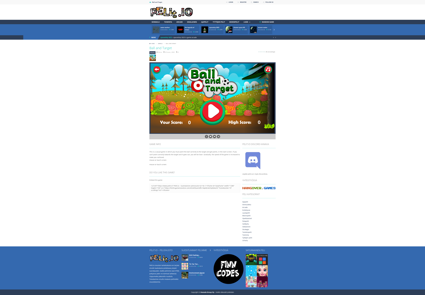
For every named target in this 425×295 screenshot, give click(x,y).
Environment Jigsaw (197, 273)
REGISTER (243, 2)
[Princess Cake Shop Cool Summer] (251, 282)
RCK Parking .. (194, 255)
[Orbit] (251, 270)
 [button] (214, 136)
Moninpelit (234, 22)
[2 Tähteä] (260, 51)
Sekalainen (192, 22)
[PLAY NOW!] (156, 30)
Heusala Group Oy (207, 292)
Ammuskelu (246, 205)
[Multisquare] (262, 259)
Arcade (179, 22)
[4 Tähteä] (263, 51)
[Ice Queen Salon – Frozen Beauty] (262, 270)
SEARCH (256, 2)
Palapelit (245, 221)
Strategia (245, 229)
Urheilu (160, 43)
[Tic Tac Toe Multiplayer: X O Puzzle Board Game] (185, 266)
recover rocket (262, 27)
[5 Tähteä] (265, 51)
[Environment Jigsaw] (185, 275)
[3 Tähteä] (262, 51)
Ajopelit (204, 22)
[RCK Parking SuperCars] (185, 257)
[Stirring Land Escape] (251, 259)
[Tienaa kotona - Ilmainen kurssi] (228, 269)
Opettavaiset (247, 218)
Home (153, 43)
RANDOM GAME (267, 22)
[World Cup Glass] (262, 282)
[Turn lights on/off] (206, 136)
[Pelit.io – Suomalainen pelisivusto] (171, 12)
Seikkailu (156, 22)
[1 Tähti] (259, 51)
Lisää (246, 22)
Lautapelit (246, 213)
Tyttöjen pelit (219, 22)
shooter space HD (239, 27)
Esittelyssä (246, 210)
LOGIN (231, 2)
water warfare (165, 27)
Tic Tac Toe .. (194, 264)
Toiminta (168, 22)
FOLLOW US (269, 2)
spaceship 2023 (214, 27)
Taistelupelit (247, 232)
